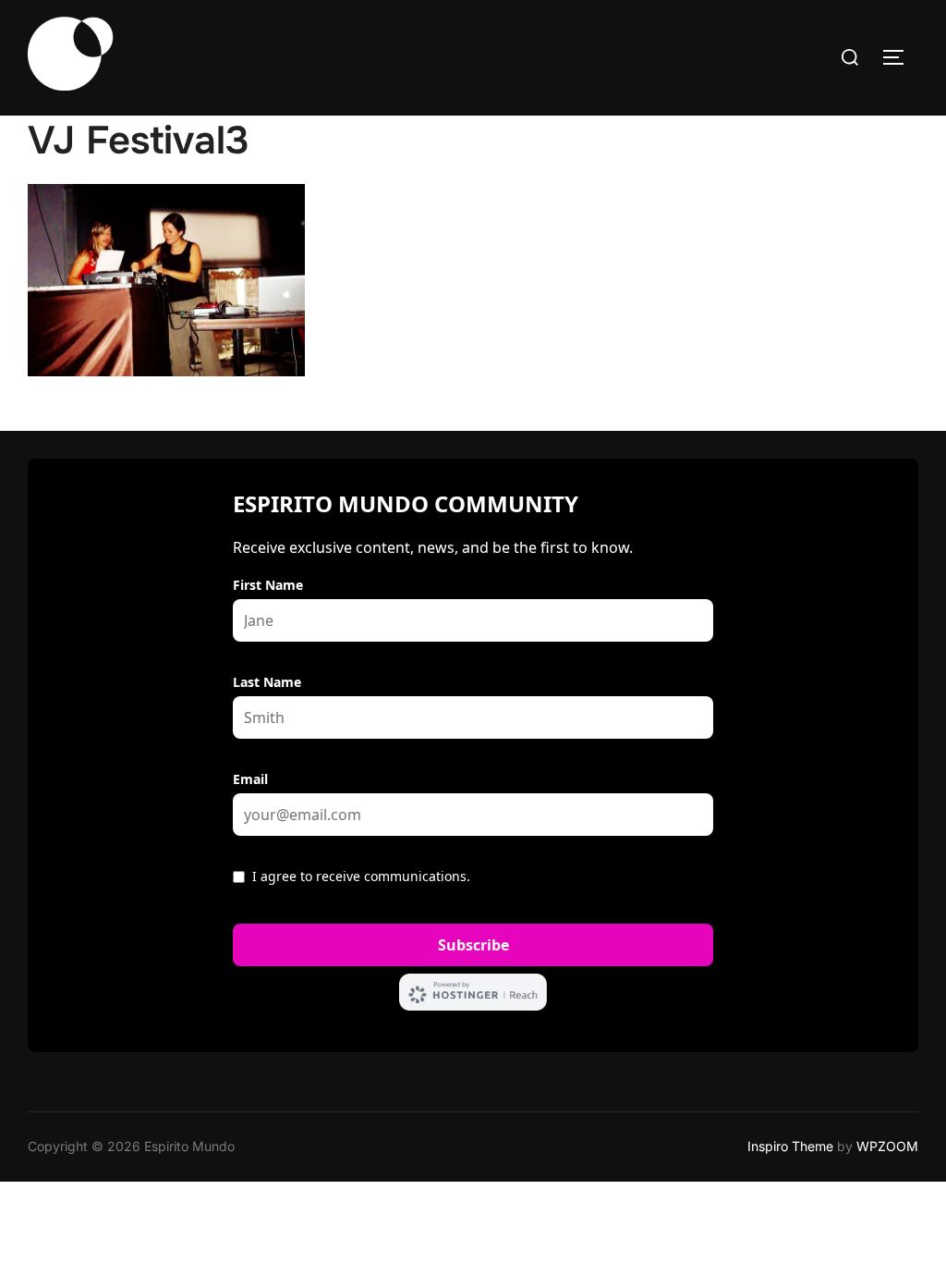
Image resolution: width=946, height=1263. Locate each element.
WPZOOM (887, 1146)
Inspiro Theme (790, 1146)
